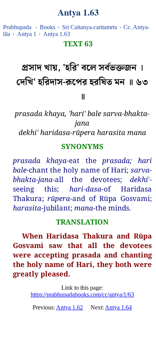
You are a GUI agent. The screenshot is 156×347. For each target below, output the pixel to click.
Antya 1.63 (56, 34)
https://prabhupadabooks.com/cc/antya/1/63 (82, 294)
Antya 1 (26, 34)
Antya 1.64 (118, 307)
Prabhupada (17, 27)
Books (47, 27)
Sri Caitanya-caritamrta (89, 27)
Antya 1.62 (69, 307)
